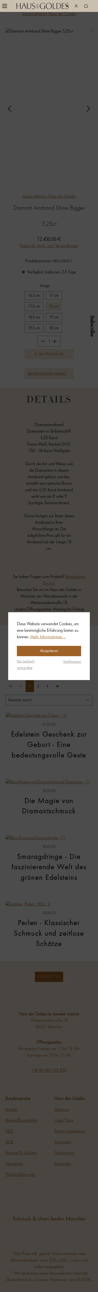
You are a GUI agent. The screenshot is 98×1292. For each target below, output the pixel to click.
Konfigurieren (72, 661)
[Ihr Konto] (76, 6)
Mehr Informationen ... (48, 637)
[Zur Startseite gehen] (30, 7)
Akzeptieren (49, 651)
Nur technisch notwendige (26, 665)
